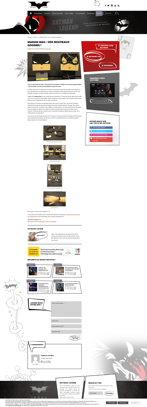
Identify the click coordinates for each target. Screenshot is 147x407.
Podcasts (90, 13)
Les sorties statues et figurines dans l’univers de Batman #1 (72, 269)
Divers (99, 13)
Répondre (45, 361)
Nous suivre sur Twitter (99, 131)
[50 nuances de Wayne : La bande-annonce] (60, 287)
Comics (47, 13)
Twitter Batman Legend (108, 6)
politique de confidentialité (14, 405)
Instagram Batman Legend (112, 6)
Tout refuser (123, 402)
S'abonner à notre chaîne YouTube (100, 139)
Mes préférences (135, 402)
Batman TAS (95, 56)
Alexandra (48, 49)
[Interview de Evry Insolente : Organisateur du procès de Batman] (33, 287)
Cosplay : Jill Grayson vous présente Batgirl (43, 269)
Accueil (31, 13)
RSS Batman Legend (118, 6)
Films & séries (57, 13)
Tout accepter (111, 402)
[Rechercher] (115, 13)
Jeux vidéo (69, 13)
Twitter (47, 221)
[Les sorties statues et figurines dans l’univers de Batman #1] (60, 271)
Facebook (41, 221)
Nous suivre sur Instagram (100, 134)
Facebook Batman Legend (105, 6)
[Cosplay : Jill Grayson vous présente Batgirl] (33, 271)
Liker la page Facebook (99, 127)
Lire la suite (43, 273)
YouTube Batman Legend (115, 6)
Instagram (53, 221)
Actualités (38, 13)
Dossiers (108, 65)
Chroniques (80, 13)
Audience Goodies (47, 355)
